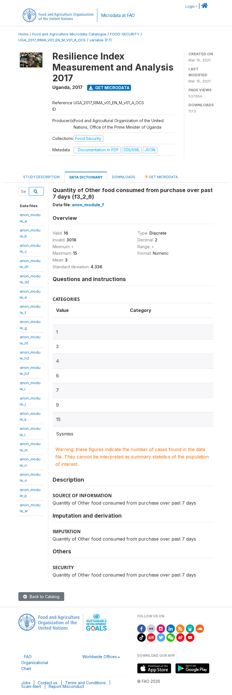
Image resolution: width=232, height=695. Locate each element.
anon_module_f (88, 204)
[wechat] (170, 637)
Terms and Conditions (85, 682)
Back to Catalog (44, 596)
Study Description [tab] (41, 177)
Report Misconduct (66, 686)
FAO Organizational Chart (34, 662)
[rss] (180, 628)
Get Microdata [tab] (163, 177)
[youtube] (190, 637)
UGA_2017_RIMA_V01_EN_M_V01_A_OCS (52, 40)
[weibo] (180, 637)
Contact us (47, 682)
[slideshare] (190, 628)
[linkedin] (170, 628)
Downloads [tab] (123, 177)
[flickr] (151, 628)
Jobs (26, 682)
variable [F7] (100, 40)
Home (23, 34)
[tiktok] (141, 637)
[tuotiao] (151, 637)
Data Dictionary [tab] (85, 177)
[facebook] (141, 628)
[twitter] (161, 637)
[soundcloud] (200, 628)
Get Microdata (112, 87)
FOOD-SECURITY (124, 34)
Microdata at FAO (118, 15)
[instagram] (161, 628)
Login (190, 6)
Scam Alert (31, 686)
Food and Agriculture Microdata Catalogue (69, 34)
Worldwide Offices (99, 656)
